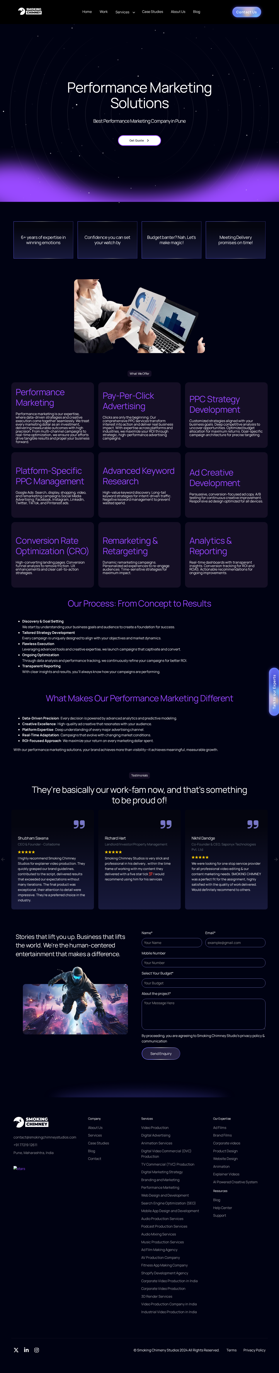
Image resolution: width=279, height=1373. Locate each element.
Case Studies (152, 11)
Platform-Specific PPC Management (50, 475)
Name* (147, 932)
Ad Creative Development (214, 477)
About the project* (156, 993)
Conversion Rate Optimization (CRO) (52, 545)
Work (104, 11)
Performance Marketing (40, 397)
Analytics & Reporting (210, 545)
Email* (210, 932)
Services (122, 12)
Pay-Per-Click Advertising (128, 400)
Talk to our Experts (274, 691)
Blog (196, 11)
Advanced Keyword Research (139, 475)
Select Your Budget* (158, 973)
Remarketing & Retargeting (130, 545)
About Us (178, 11)
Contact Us (246, 12)
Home (87, 11)
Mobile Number (154, 953)
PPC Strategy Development (214, 404)
